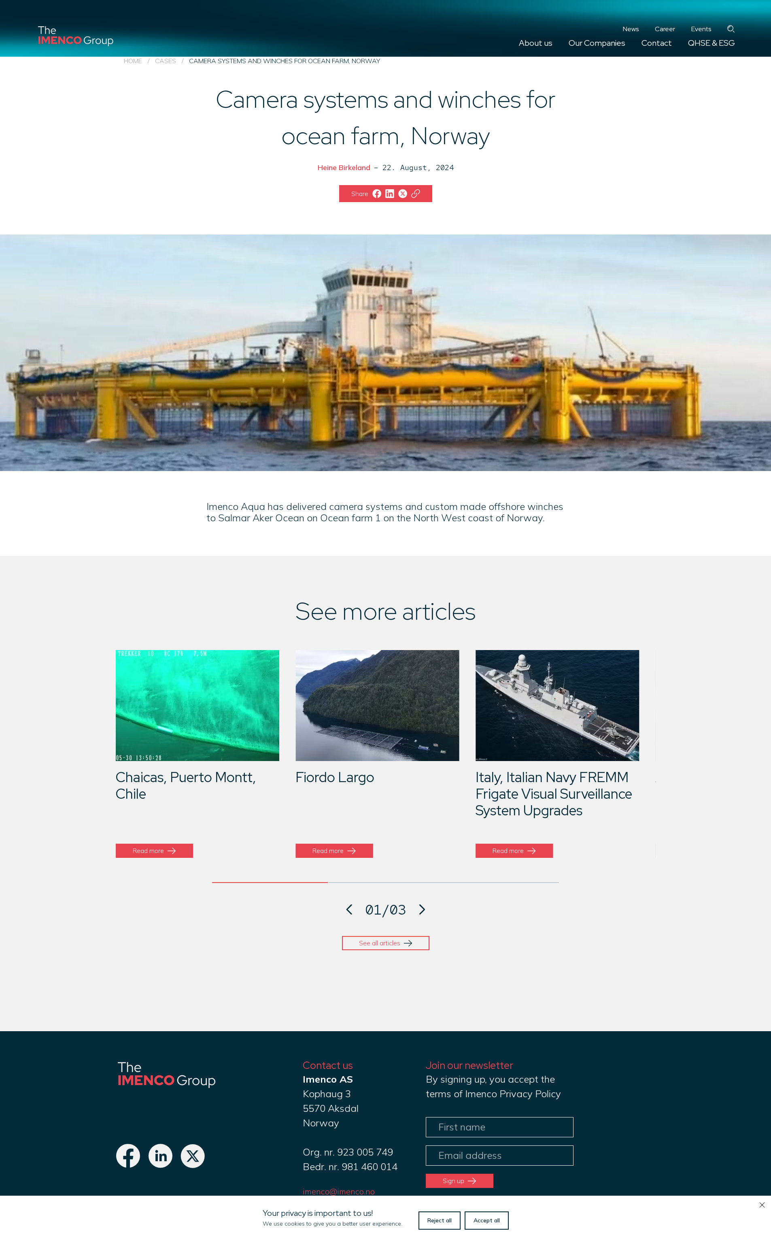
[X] (193, 1164)
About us (535, 43)
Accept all (487, 1220)
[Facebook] (128, 1164)
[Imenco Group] (166, 1087)
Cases (165, 61)
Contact (656, 43)
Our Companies (597, 43)
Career (665, 29)
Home (133, 61)
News (631, 29)
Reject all (439, 1220)
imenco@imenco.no (339, 1191)
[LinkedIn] (160, 1164)
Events (701, 29)
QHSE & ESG (711, 43)
